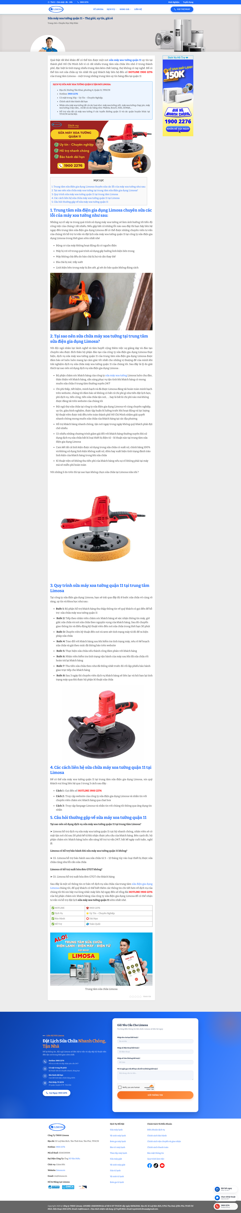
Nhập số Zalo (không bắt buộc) (128, 1058)
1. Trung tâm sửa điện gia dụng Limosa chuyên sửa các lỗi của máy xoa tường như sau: (99, 186)
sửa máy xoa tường (116, 375)
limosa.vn (60, 1170)
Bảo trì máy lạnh (117, 1147)
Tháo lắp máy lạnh (118, 1153)
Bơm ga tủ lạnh (117, 1182)
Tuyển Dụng (188, 2)
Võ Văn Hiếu (74, 1158)
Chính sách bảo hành (157, 1135)
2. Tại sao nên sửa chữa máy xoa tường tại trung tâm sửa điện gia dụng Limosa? (95, 190)
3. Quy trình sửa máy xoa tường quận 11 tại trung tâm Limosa (85, 194)
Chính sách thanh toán (157, 1147)
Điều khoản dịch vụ (156, 1130)
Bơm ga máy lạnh (118, 1141)
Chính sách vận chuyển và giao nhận (164, 1141)
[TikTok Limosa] (156, 1165)
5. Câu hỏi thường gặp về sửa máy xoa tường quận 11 (80, 201)
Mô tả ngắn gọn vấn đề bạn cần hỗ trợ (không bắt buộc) (137, 1069)
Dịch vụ (111, 9)
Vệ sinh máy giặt (117, 1165)
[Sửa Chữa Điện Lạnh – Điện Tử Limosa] (68, 9)
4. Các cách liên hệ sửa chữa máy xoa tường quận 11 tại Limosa (85, 198)
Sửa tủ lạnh (115, 1170)
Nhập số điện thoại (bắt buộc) (128, 1048)
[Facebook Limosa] (149, 1165)
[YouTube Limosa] (162, 1165)
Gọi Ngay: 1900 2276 (58, 1093)
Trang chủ (52, 23)
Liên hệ (138, 9)
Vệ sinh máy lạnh (118, 1135)
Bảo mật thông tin (155, 1153)
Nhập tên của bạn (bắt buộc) (127, 1037)
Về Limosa (98, 9)
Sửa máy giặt (116, 1159)
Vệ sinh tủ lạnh (117, 1176)
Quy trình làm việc (155, 1159)
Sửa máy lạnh (116, 1130)
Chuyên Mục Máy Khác (68, 23)
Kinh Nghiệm (173, 2)
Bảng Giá (124, 9)
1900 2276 (60, 1147)
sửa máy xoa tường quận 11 (125, 60)
